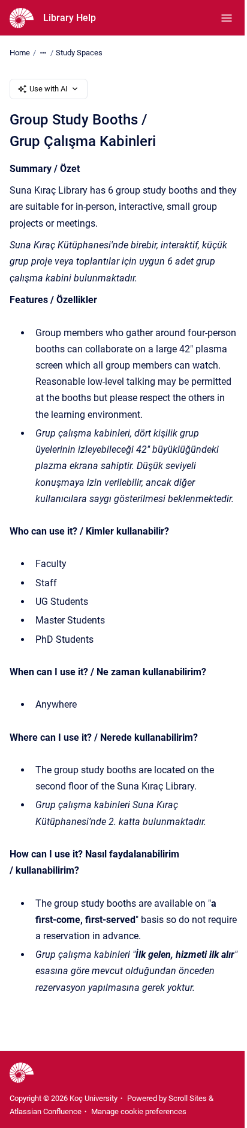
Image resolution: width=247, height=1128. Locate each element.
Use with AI (48, 88)
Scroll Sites (187, 1098)
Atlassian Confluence (46, 1111)
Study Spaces (79, 52)
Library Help (69, 17)
